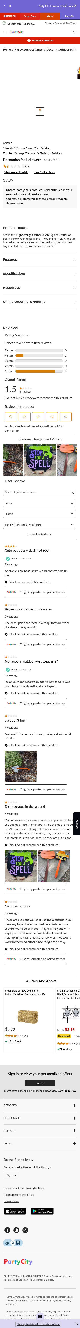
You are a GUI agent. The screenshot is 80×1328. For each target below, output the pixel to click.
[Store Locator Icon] (4, 23)
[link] (18, 166)
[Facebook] (7, 1230)
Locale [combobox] (9, 514)
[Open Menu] (5, 32)
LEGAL (8, 1143)
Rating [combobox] (9, 503)
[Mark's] (50, 16)
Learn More (11, 1201)
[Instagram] (25, 1230)
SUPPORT (10, 1130)
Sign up (11, 1175)
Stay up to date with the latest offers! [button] (38, 1324)
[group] (66, 1036)
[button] (11, 416)
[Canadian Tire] (10, 16)
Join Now (70, 1091)
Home (7, 49)
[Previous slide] (5, 6)
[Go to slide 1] (40, 111)
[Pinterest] (16, 1230)
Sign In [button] (40, 1083)
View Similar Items (44, 172)
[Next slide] (75, 6)
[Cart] (74, 32)
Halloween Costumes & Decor (34, 49)
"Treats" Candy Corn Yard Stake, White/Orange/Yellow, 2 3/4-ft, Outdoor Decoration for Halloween (33, 154)
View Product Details (16, 172)
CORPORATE (12, 1118)
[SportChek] (30, 16)
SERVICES (10, 1105)
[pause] (10, 6)
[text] (28, 1036)
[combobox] (42, 524)
